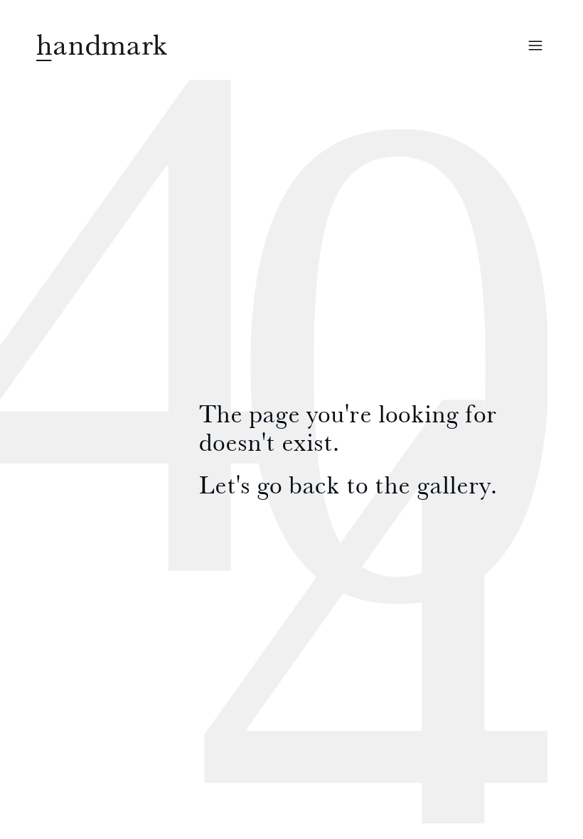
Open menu (535, 45)
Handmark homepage (101, 47)
